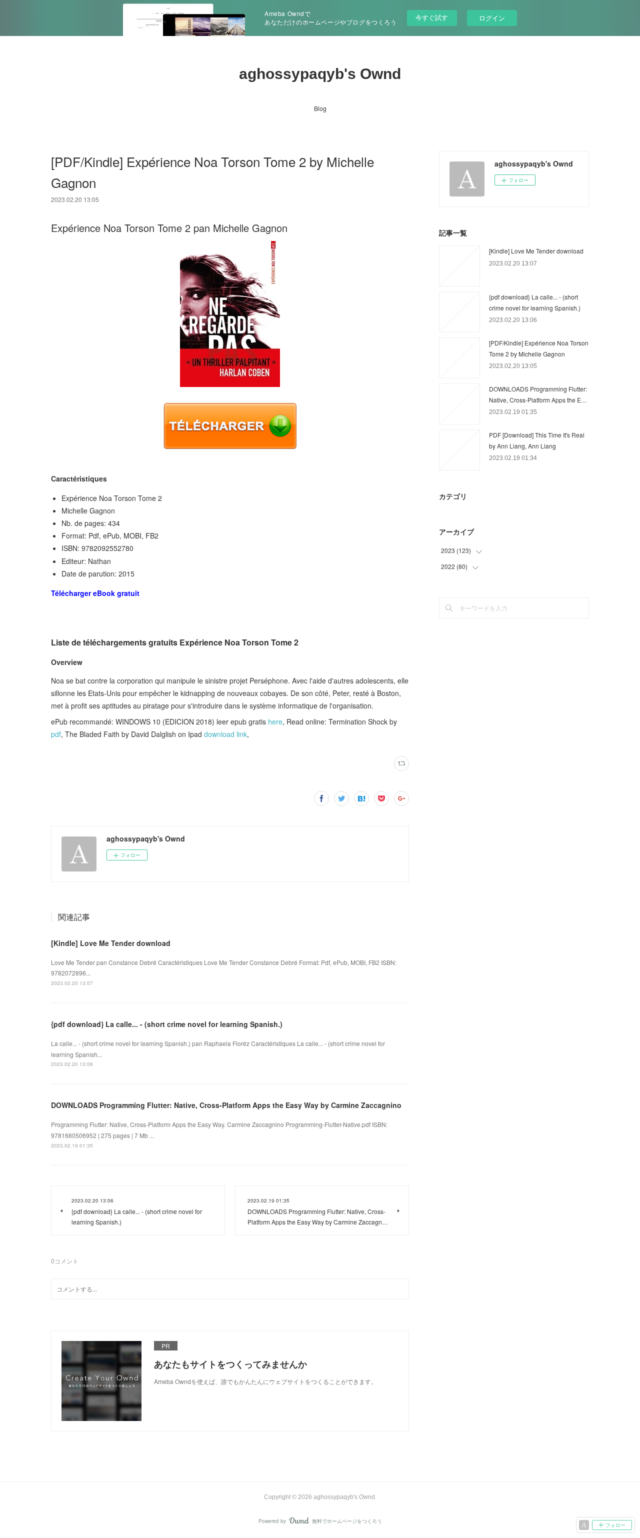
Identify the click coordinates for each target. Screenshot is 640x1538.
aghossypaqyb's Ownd (320, 74)
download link (225, 734)
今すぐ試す (432, 17)
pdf (56, 734)
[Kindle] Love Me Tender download (110, 943)
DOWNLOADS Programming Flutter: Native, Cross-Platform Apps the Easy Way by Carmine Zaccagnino (226, 1105)
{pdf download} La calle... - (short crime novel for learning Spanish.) (166, 1024)
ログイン (492, 17)
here (275, 721)
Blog (320, 108)
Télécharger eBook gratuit (95, 593)
